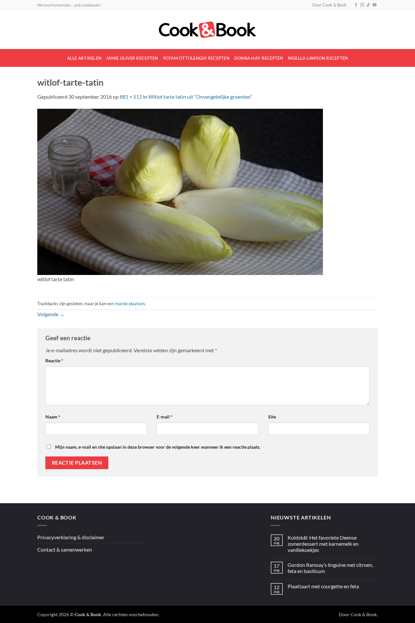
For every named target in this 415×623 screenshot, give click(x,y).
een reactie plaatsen (126, 303)
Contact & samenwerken (64, 549)
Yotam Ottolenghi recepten (196, 58)
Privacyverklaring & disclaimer (70, 537)
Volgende (51, 314)
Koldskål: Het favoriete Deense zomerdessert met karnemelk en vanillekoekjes (323, 543)
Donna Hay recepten (258, 58)
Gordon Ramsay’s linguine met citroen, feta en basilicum (330, 568)
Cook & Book (363, 614)
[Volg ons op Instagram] (362, 5)
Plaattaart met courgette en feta (323, 586)
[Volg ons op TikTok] (368, 5)
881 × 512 (131, 96)
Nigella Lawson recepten (318, 58)
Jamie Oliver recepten (132, 58)
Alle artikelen (84, 58)
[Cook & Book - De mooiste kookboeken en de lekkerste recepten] (207, 29)
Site (272, 416)
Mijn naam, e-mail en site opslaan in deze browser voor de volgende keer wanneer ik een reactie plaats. (157, 447)
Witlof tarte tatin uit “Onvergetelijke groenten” (200, 96)
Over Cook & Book (329, 4)
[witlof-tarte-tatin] (180, 191)
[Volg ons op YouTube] (374, 5)
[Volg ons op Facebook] (356, 5)
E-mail (164, 416)
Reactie (54, 360)
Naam (52, 416)
